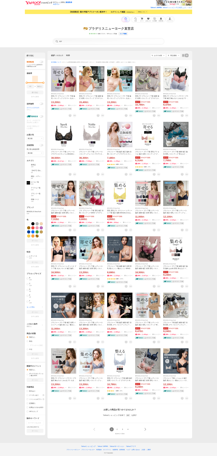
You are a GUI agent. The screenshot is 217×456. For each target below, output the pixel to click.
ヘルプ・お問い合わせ (133, 449)
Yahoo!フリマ (131, 446)
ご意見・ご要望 (146, 449)
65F (53, 55)
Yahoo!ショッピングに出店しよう (174, 7)
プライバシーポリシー (73, 449)
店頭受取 (30, 145)
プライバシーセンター (88, 449)
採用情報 (122, 449)
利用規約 (99, 449)
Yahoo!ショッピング (88, 446)
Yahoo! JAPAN (156, 7)
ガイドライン (107, 449)
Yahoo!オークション (117, 446)
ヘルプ (189, 7)
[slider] (27, 83)
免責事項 (115, 449)
